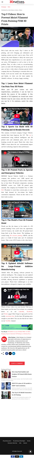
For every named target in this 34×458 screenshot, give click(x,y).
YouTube (8, 321)
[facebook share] (6, 353)
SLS (2, 190)
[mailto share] (10, 353)
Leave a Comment (17, 363)
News (9, 7)
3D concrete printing (16, 235)
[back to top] (30, 452)
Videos (20, 10)
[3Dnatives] (17, 1)
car (30, 135)
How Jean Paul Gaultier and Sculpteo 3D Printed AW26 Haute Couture (22, 374)
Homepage (3, 7)
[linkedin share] (13, 353)
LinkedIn (21, 311)
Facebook (29, 311)
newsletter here (10, 316)
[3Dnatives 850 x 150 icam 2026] (17, 329)
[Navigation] (2, 2)
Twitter (6, 314)
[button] (13, 456)
